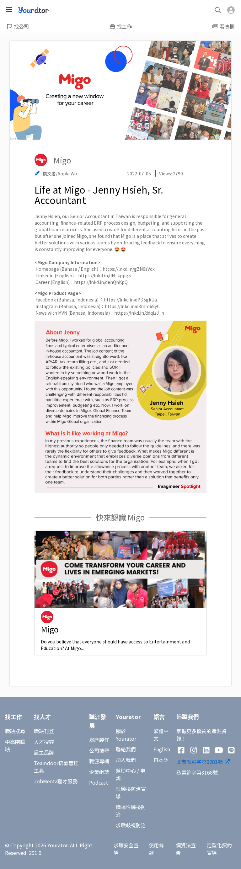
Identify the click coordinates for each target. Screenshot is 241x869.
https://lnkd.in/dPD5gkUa (130, 299)
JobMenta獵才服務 (56, 781)
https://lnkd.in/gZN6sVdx (129, 269)
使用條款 (156, 848)
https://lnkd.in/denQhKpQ (101, 282)
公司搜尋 (99, 750)
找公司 (21, 26)
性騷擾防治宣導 (131, 792)
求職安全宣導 (126, 848)
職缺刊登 (44, 731)
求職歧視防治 (131, 825)
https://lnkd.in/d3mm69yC (132, 306)
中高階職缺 (15, 745)
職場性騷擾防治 (131, 810)
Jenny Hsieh (47, 216)
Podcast (98, 782)
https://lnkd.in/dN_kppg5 (104, 275)
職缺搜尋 (15, 731)
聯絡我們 (126, 749)
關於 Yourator (126, 734)
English (161, 749)
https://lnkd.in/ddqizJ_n (139, 313)
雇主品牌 (44, 752)
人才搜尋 (44, 741)
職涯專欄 (99, 761)
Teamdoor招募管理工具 (56, 766)
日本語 (161, 760)
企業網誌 (99, 772)
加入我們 (126, 760)
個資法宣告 (186, 848)
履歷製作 (99, 740)
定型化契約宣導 (219, 848)
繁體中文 (161, 734)
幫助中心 (126, 770)
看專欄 (227, 26)
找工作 (124, 26)
